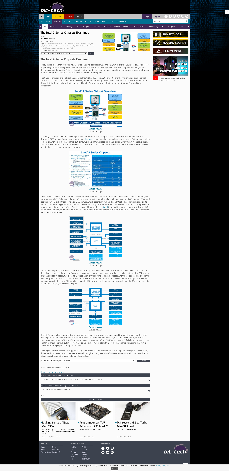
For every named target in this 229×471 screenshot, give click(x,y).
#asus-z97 (63, 44)
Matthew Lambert (48, 38)
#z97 (71, 48)
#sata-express (64, 48)
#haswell (52, 50)
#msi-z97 (44, 48)
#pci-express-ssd (53, 48)
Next (90, 53)
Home (43, 447)
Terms (54, 447)
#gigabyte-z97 (45, 46)
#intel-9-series (68, 46)
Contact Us (56, 452)
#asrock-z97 (55, 44)
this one (88, 139)
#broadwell (71, 44)
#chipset (79, 44)
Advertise (55, 450)
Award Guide (46, 452)
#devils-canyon (87, 44)
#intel (58, 50)
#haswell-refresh (56, 46)
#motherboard (88, 46)
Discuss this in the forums (52, 372)
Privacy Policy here (163, 465)
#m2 (81, 46)
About (43, 450)
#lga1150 (76, 46)
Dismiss (114, 469)
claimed (104, 207)
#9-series (47, 44)
